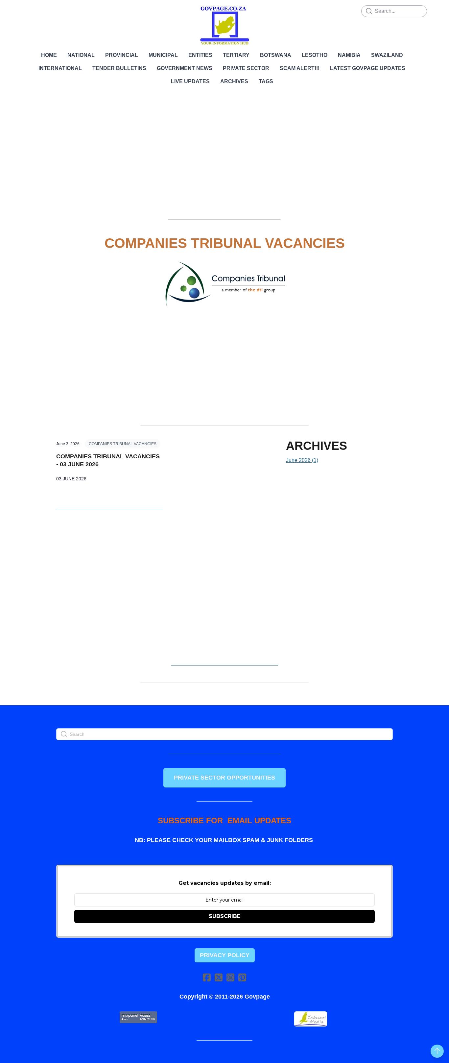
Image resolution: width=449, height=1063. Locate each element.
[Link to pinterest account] (242, 977)
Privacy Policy (224, 955)
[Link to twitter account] (219, 977)
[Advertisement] (224, 156)
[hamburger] (27, 10)
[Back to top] (437, 1051)
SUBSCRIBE (224, 916)
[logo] (224, 25)
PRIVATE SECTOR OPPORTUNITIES (224, 777)
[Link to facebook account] (207, 977)
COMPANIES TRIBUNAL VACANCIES (122, 444)
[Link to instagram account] (230, 977)
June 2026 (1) (302, 460)
